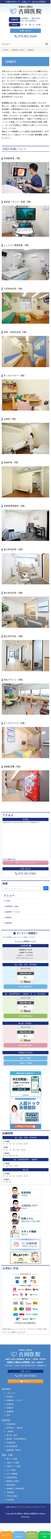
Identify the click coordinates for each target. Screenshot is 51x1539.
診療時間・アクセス (12, 912)
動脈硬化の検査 (13, 1481)
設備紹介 (8, 917)
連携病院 (8, 923)
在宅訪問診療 (12, 1446)
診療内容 (10, 1404)
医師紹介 (10, 1397)
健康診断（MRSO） (14, 1450)
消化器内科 (11, 1424)
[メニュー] (46, 44)
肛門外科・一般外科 (15, 1428)
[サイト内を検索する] (46, 888)
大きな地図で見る (9, 859)
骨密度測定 (11, 1485)
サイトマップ (40, 1507)
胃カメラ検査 (25, 1058)
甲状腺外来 (11, 1443)
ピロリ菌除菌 (12, 1474)
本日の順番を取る (25, 986)
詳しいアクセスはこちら (25, 863)
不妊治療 (10, 1500)
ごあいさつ (11, 1393)
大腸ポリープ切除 (14, 1466)
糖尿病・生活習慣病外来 (16, 1439)
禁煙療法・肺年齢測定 (15, 1488)
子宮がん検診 (12, 1496)
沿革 (8, 1415)
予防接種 (10, 1492)
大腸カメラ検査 (25, 1063)
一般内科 (10, 1431)
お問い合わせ (11, 1507)
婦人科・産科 (12, 1435)
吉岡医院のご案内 (12, 906)
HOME (7, 901)
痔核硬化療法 (12, 1477)
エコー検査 (11, 1470)
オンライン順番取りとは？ (25, 941)
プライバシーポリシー (25, 1507)
